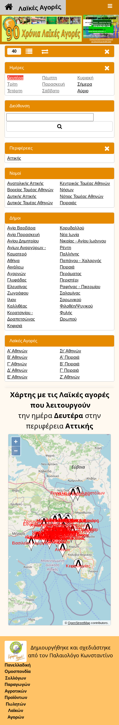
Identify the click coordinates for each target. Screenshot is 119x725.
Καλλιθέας (17, 305)
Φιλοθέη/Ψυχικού (76, 305)
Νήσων (67, 189)
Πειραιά (67, 266)
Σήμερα (84, 84)
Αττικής (14, 158)
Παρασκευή (53, 84)
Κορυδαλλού (72, 227)
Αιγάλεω (15, 266)
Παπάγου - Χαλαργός (80, 260)
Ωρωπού (68, 319)
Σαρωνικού (70, 299)
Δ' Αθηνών (17, 370)
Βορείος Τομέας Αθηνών (30, 189)
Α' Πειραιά (69, 357)
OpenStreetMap (79, 623)
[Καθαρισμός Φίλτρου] (106, 68)
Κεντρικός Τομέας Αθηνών (85, 183)
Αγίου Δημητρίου (23, 240)
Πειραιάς (68, 202)
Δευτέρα (15, 77)
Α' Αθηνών (17, 350)
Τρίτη (12, 84)
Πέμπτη (49, 77)
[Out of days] (45, 51)
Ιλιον (11, 299)
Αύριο (82, 90)
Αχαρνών (16, 273)
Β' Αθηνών (17, 357)
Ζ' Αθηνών (70, 376)
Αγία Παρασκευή (23, 234)
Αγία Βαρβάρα (21, 227)
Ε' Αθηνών (17, 376)
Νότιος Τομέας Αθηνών (81, 196)
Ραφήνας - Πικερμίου (80, 286)
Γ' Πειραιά (69, 370)
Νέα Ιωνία (69, 234)
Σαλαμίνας (70, 292)
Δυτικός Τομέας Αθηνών (30, 202)
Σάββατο (50, 90)
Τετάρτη (14, 90)
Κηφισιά (14, 325)
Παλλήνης (69, 253)
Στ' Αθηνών (70, 350)
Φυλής (66, 312)
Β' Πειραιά (69, 363)
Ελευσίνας (17, 286)
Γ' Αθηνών (17, 363)
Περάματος (70, 273)
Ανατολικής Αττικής (25, 183)
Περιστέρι (69, 279)
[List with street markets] (29, 51)
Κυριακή (85, 77)
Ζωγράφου (17, 292)
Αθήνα (13, 260)
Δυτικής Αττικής (21, 196)
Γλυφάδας (17, 279)
